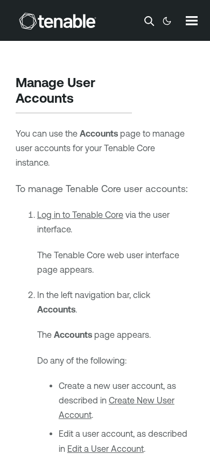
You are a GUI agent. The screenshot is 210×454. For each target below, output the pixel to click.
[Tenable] (57, 21)
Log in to (80, 214)
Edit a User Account (105, 448)
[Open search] (149, 21)
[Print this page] (82, 99)
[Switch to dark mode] (167, 21)
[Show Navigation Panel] (192, 20)
